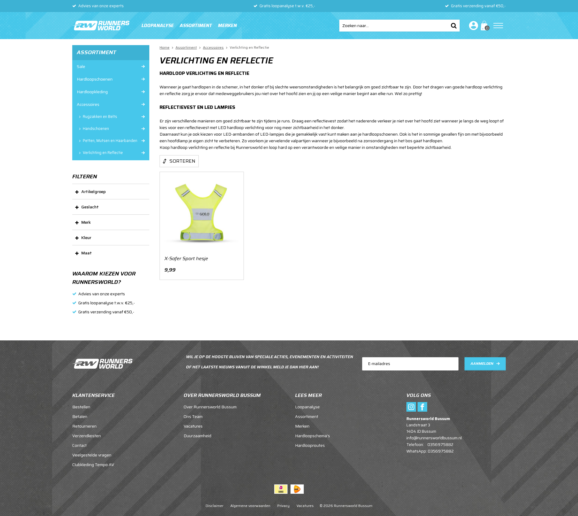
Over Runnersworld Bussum (210, 407)
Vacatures (193, 426)
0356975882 (440, 444)
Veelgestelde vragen (91, 455)
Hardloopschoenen (95, 79)
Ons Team (193, 416)
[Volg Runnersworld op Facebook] (422, 407)
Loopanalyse (157, 25)
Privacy (283, 505)
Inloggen (472, 25)
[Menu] (498, 25)
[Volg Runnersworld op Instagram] (411, 407)
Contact (79, 445)
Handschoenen (96, 129)
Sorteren (182, 161)
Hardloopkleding (92, 91)
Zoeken (454, 26)
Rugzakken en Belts (100, 117)
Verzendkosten (86, 435)
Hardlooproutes (310, 445)
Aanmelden (482, 363)
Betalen (79, 416)
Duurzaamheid (197, 435)
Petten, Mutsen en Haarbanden (110, 141)
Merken (227, 25)
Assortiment (196, 25)
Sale (81, 66)
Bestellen (81, 407)
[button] (110, 191)
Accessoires (88, 104)
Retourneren (84, 426)
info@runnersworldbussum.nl (434, 438)
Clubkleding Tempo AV (93, 464)
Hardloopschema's (312, 435)
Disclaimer (214, 505)
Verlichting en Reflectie (103, 153)
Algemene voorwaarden (250, 505)
